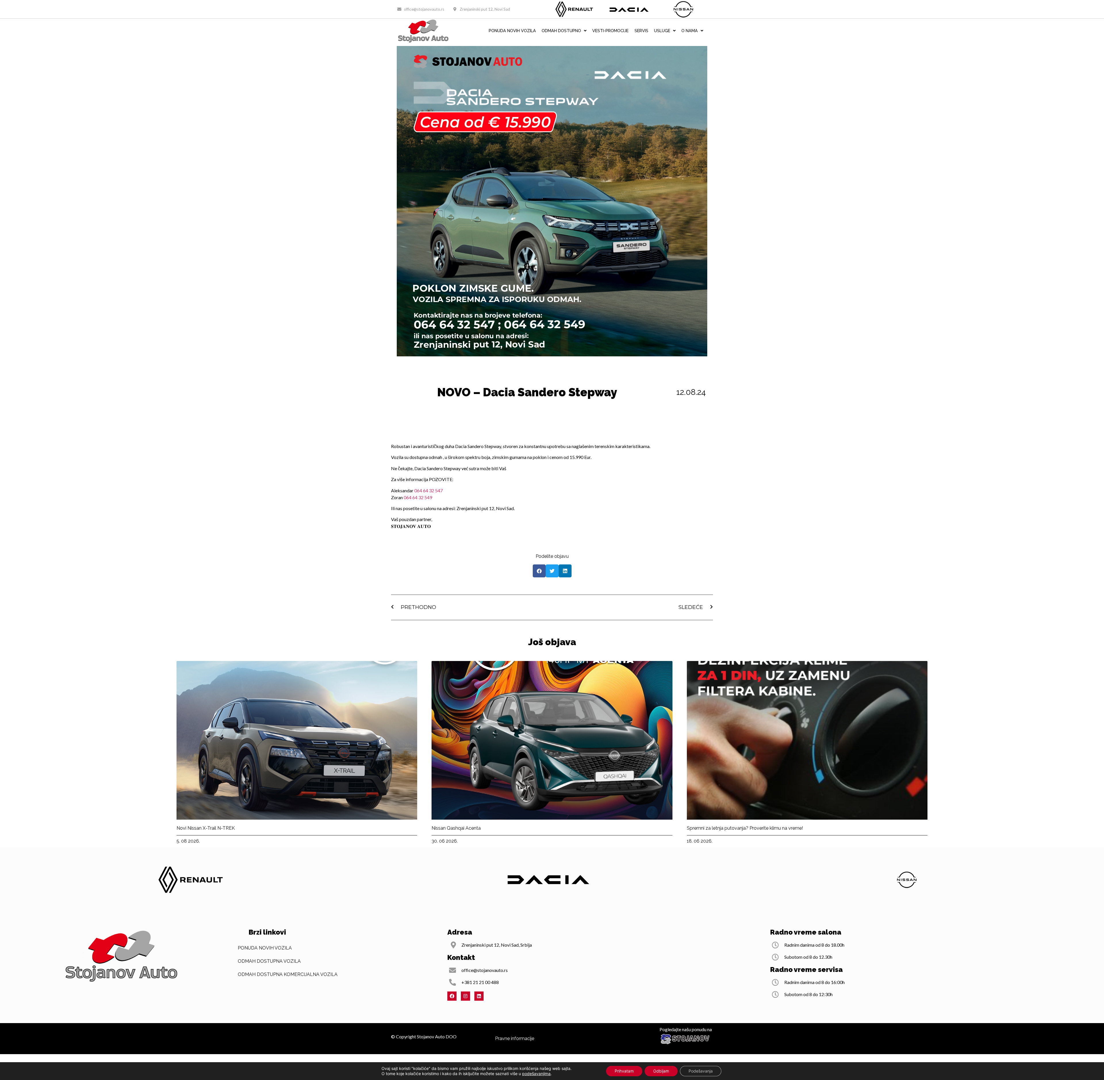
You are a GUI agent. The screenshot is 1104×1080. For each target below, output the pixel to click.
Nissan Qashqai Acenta (456, 828)
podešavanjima (536, 1073)
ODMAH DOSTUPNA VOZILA (269, 961)
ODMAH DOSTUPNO (561, 30)
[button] (539, 570)
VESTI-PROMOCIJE (610, 30)
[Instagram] (465, 996)
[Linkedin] (479, 996)
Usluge (662, 30)
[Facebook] (452, 996)
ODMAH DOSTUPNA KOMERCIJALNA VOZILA (288, 974)
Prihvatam (624, 1071)
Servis (641, 30)
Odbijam (661, 1071)
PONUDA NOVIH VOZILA (512, 30)
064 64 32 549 (418, 497)
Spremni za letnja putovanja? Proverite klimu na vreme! (745, 828)
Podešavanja (701, 1071)
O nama (689, 30)
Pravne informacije (514, 1038)
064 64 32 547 (428, 490)
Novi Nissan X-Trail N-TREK (206, 828)
